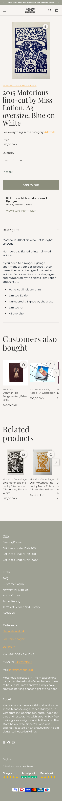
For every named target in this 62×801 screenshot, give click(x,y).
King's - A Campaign (42, 392)
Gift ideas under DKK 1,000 (20, 559)
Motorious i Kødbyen (22, 766)
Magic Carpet (11, 595)
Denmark (9, 646)
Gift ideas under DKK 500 (19, 554)
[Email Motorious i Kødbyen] (4, 742)
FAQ (5, 578)
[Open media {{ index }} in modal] (31, 50)
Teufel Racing (12, 601)
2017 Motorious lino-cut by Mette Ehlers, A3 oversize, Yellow (42, 486)
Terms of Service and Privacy (21, 607)
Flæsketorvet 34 (13, 631)
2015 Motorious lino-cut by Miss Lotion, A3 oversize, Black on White (15, 488)
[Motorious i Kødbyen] (30, 10)
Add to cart (31, 185)
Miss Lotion (48, 277)
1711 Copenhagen (14, 639)
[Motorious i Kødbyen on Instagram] (13, 742)
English (7, 759)
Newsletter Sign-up (16, 589)
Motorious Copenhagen (20, 85)
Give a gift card (12, 542)
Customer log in (13, 584)
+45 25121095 (23, 662)
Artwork (49, 132)
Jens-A (12, 281)
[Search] (49, 10)
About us (9, 612)
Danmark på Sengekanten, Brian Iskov (15, 396)
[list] (31, 50)
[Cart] (57, 10)
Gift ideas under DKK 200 (19, 548)
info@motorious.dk (22, 669)
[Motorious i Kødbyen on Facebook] (8, 742)
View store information (21, 210)
